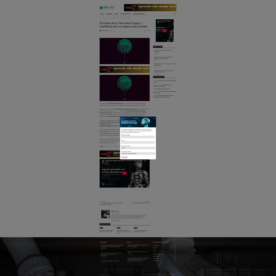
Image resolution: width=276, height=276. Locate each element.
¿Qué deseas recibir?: (126, 151)
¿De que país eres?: (125, 146)
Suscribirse (124, 157)
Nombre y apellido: (125, 135)
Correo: (123, 140)
